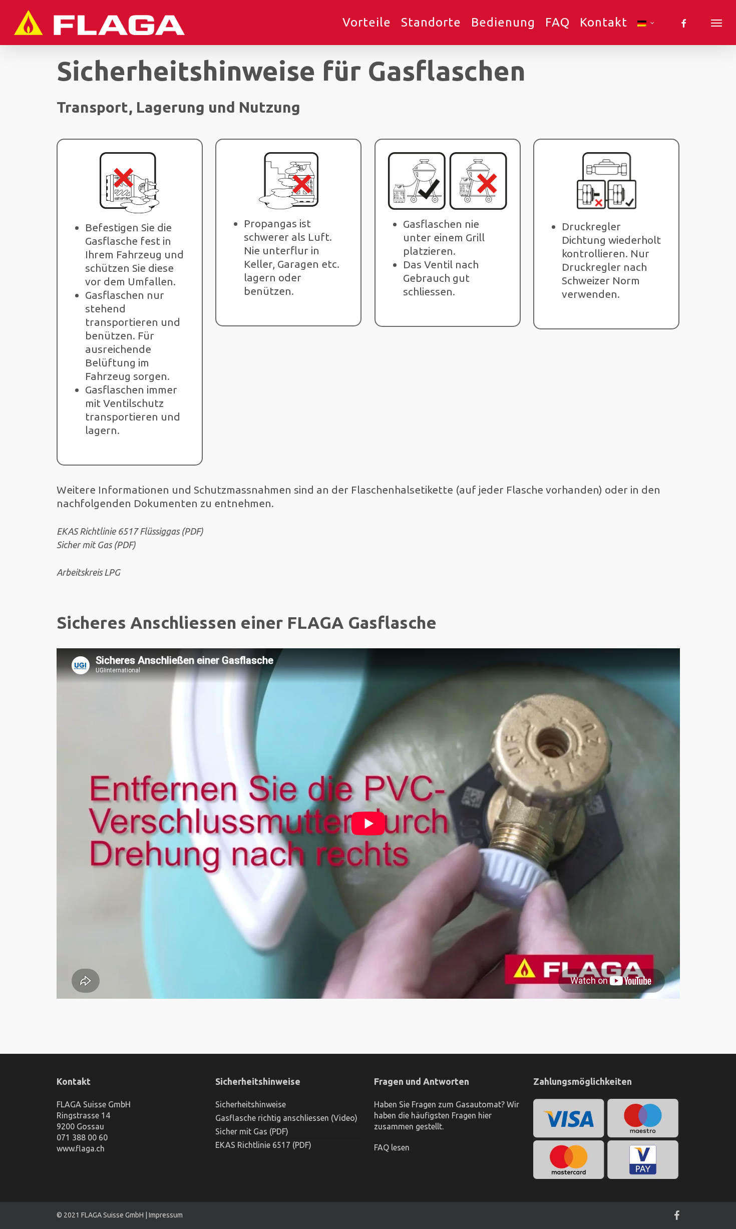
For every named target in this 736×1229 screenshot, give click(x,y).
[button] (716, 23)
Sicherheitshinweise (250, 1104)
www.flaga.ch (81, 1148)
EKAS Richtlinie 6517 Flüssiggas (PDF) (130, 531)
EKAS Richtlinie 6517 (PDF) (263, 1144)
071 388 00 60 (82, 1137)
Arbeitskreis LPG (88, 572)
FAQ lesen (392, 1147)
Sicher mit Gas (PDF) (96, 545)
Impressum (166, 1215)
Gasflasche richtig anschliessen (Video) (286, 1117)
